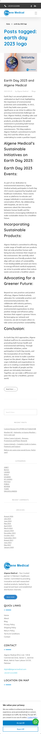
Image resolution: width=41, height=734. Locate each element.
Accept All (20, 723)
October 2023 (9, 535)
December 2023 (10, 533)
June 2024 (8, 521)
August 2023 (8, 540)
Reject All (20, 729)
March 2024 (8, 528)
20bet (6, 467)
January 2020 (9, 547)
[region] (20, 717)
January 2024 (9, 531)
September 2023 (10, 538)
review (7, 486)
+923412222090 (14, 6)
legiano (7, 477)
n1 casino (8, 479)
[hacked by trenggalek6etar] (16, 13)
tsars (6, 489)
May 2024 (7, 523)
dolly (6, 474)
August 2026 (8, 516)
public (6, 484)
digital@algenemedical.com (15, 669)
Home (8, 24)
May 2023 (7, 545)
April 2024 (8, 526)
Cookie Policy (32, 717)
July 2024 (7, 519)
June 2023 (8, 542)
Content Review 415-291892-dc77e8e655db (20, 429)
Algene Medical (23, 91)
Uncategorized (10, 491)
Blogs (34, 91)
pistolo (7, 482)
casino (7, 472)
